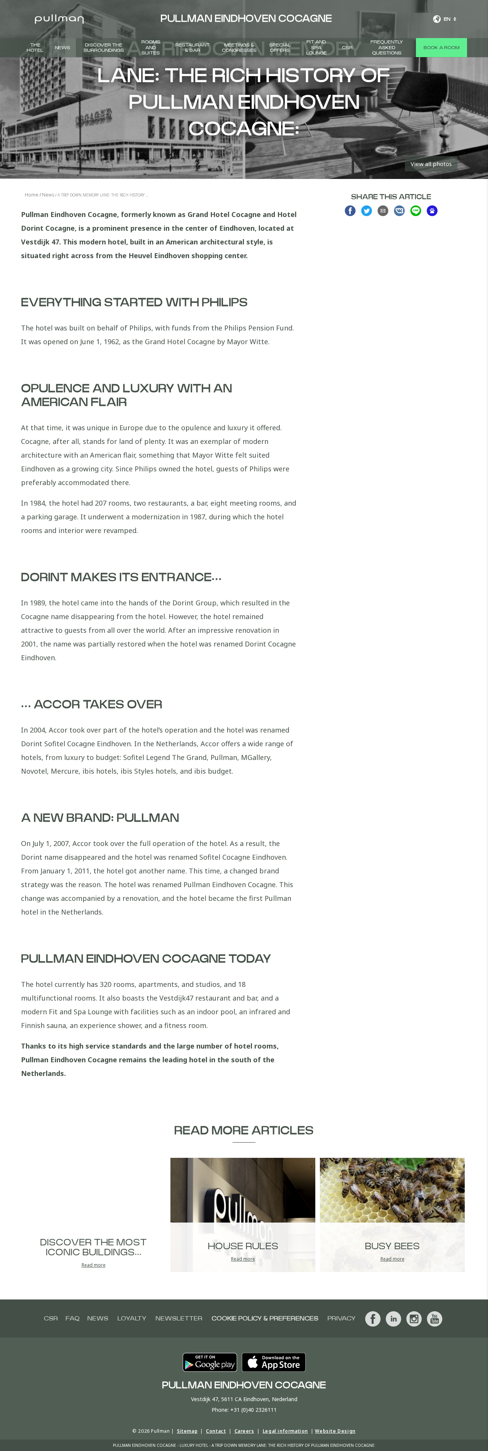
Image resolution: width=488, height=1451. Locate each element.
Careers (244, 1431)
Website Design (335, 1431)
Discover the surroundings (103, 48)
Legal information (285, 1431)
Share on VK (399, 210)
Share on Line (415, 210)
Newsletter (179, 1318)
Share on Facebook (350, 210)
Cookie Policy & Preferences (265, 1318)
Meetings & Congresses (239, 48)
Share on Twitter (366, 210)
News (62, 47)
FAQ (73, 1318)
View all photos (431, 164)
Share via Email (383, 210)
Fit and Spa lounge (316, 47)
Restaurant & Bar (192, 48)
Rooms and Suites (150, 47)
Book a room (441, 47)
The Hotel (35, 48)
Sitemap (187, 1431)
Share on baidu (432, 210)
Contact (216, 1431)
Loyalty (131, 1318)
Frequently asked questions (387, 47)
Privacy (341, 1318)
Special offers (280, 48)
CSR (347, 47)
